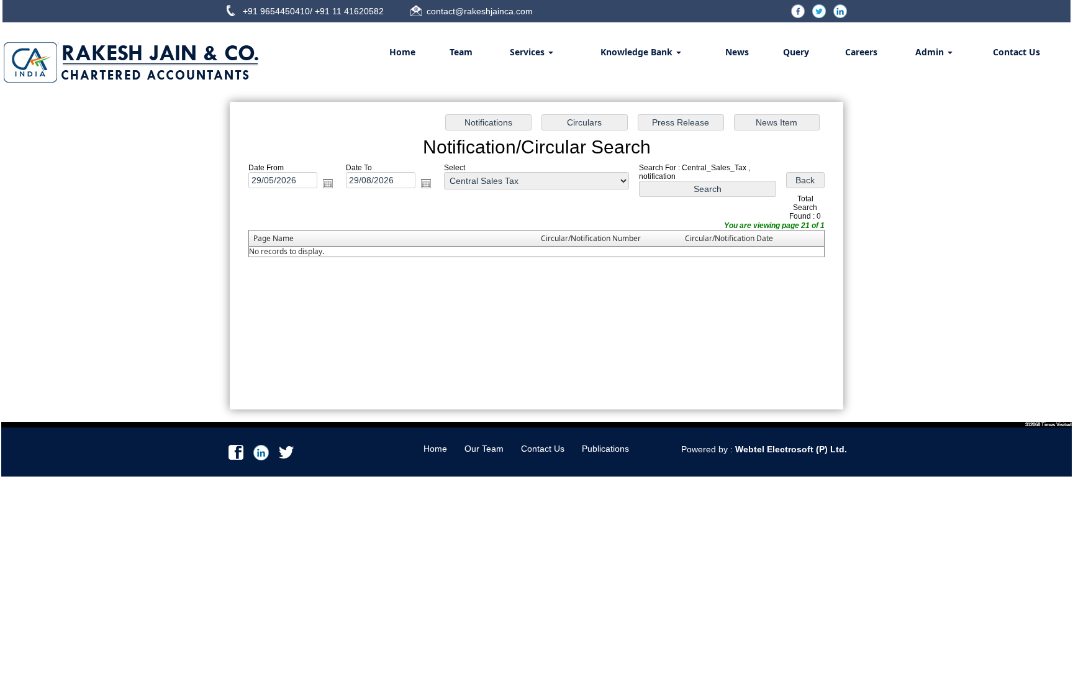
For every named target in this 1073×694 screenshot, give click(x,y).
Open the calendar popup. (328, 183)
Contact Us (1016, 52)
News (737, 52)
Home (402, 52)
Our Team (484, 449)
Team (461, 52)
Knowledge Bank (637, 52)
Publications (605, 449)
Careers (861, 52)
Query (796, 52)
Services (528, 52)
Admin (930, 52)
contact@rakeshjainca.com (480, 11)
